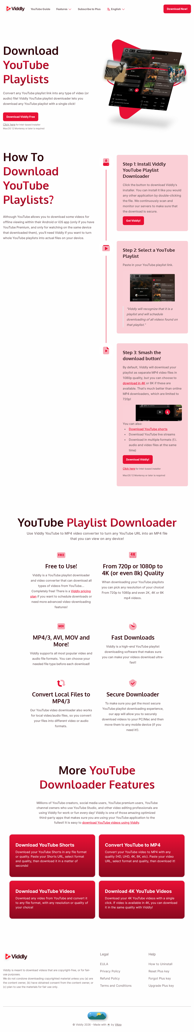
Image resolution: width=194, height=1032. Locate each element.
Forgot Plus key (160, 978)
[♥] (97, 1015)
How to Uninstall (160, 964)
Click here (9, 124)
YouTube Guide (40, 9)
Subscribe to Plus (89, 9)
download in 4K (134, 383)
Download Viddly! (137, 459)
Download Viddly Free (20, 116)
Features (62, 9)
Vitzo (118, 1024)
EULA (104, 964)
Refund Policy (110, 978)
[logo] (15, 9)
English (115, 9)
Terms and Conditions (115, 985)
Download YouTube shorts (148, 429)
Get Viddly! (133, 220)
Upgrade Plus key (161, 985)
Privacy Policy (110, 971)
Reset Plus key (159, 971)
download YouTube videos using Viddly (110, 822)
